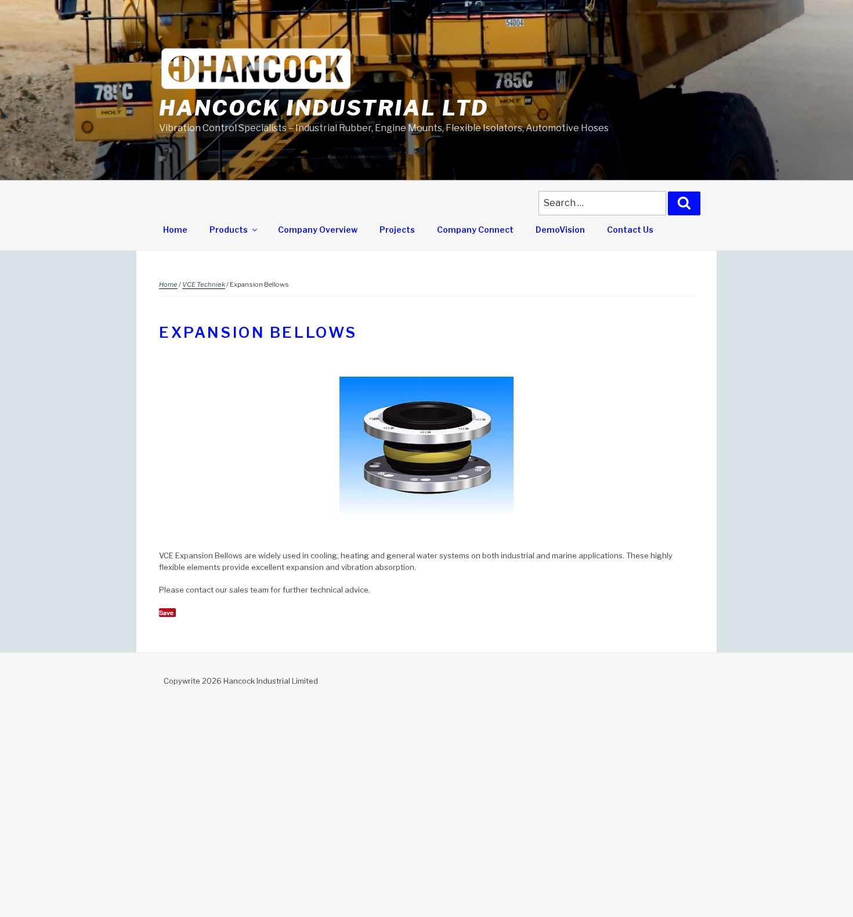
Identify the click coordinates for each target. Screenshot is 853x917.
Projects (397, 229)
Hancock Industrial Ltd (324, 108)
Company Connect (475, 229)
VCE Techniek (203, 284)
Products (228, 229)
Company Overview (317, 229)
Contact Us (630, 229)
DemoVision (560, 229)
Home (175, 229)
